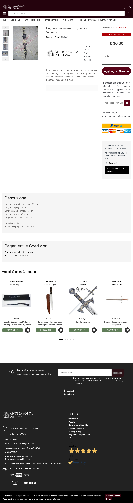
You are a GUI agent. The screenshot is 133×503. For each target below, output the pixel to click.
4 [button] (70, 339)
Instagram (71, 393)
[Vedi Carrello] (130, 13)
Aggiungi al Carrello (116, 71)
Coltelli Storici (116, 284)
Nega (108, 498)
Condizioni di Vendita (78, 425)
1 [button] (61, 339)
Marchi (71, 421)
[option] (25, 43)
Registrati (117, 372)
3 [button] (67, 339)
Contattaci (112, 163)
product (83, 284)
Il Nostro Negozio (76, 428)
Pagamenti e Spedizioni (79, 434)
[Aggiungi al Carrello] (27, 330)
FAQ (70, 437)
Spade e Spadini (54, 37)
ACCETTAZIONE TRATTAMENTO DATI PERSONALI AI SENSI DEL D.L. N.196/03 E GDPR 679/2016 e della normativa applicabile (99, 380)
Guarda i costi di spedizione (17, 255)
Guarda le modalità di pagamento (20, 252)
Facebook (70, 390)
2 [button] (65, 339)
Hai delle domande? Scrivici (115, 170)
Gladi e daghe (50, 284)
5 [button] (73, 339)
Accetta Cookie (113, 495)
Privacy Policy (74, 431)
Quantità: (106, 55)
